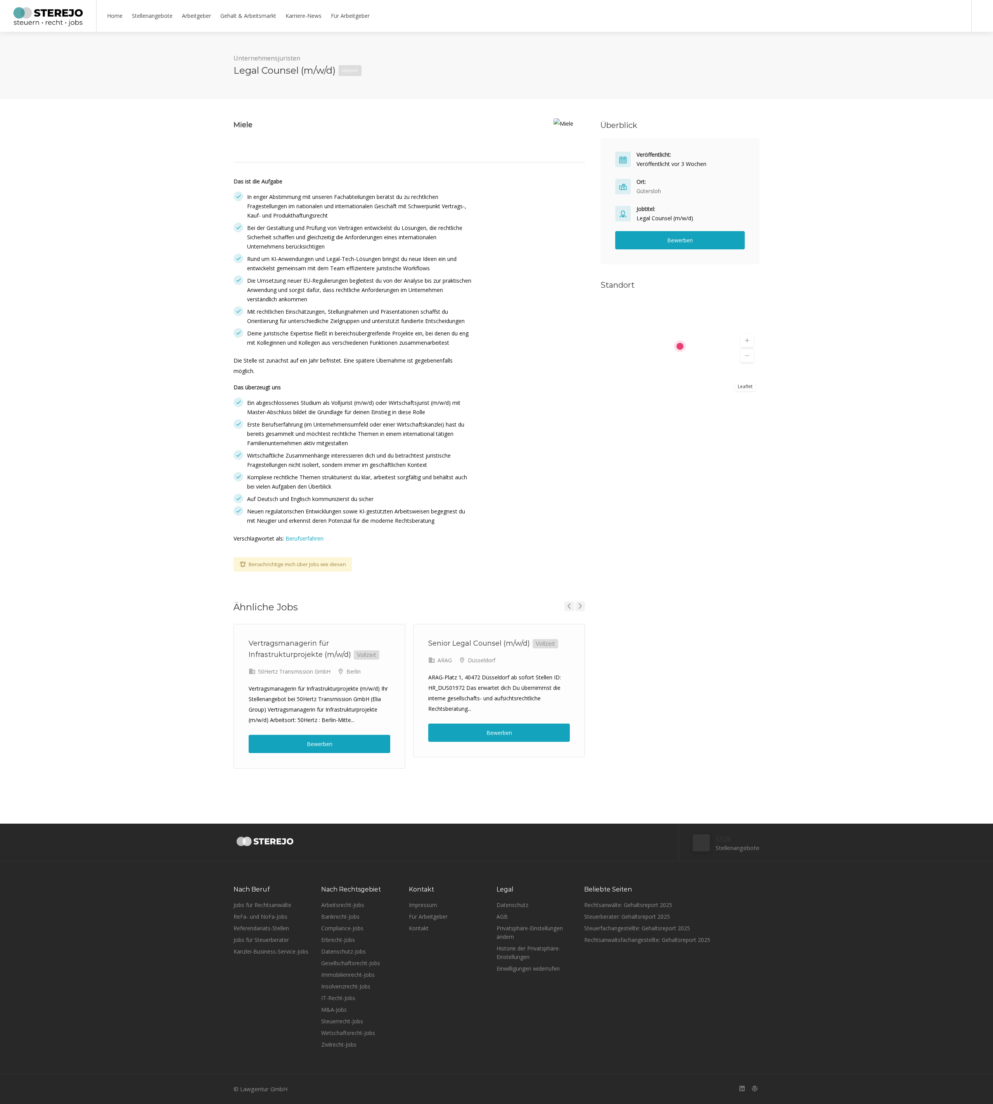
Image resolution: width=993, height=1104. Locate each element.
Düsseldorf (481, 660)
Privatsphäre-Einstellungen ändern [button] (529, 932)
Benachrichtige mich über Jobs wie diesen (297, 564)
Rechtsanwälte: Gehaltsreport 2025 (628, 905)
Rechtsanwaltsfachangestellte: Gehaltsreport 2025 (647, 939)
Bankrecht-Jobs (340, 916)
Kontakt (419, 928)
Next (580, 606)
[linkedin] (742, 1089)
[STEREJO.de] (48, 23)
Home (115, 15)
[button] (747, 340)
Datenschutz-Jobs (343, 951)
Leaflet (745, 386)
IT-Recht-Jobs (338, 998)
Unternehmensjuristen (267, 58)
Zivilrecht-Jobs (338, 1044)
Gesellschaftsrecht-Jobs (350, 963)
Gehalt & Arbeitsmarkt (248, 15)
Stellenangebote (152, 15)
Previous (569, 606)
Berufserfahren (304, 538)
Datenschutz (512, 905)
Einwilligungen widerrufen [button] (528, 968)
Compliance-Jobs (342, 928)
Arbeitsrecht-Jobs (342, 905)
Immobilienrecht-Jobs (348, 974)
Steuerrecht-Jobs (342, 1021)
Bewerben (319, 744)
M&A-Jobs (334, 1009)
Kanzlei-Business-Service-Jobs (271, 951)
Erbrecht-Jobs (338, 939)
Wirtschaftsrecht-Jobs (348, 1033)
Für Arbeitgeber (350, 15)
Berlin (353, 671)
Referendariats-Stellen (261, 928)
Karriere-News (303, 15)
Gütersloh (649, 191)
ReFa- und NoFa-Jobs (260, 916)
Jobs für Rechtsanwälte (262, 905)
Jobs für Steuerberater (261, 939)
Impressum (423, 905)
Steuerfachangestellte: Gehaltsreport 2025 (637, 928)
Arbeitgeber (196, 15)
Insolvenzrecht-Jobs (345, 986)
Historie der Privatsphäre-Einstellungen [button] (528, 953)
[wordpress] (754, 1089)
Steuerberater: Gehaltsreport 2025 (627, 916)
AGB (502, 916)
